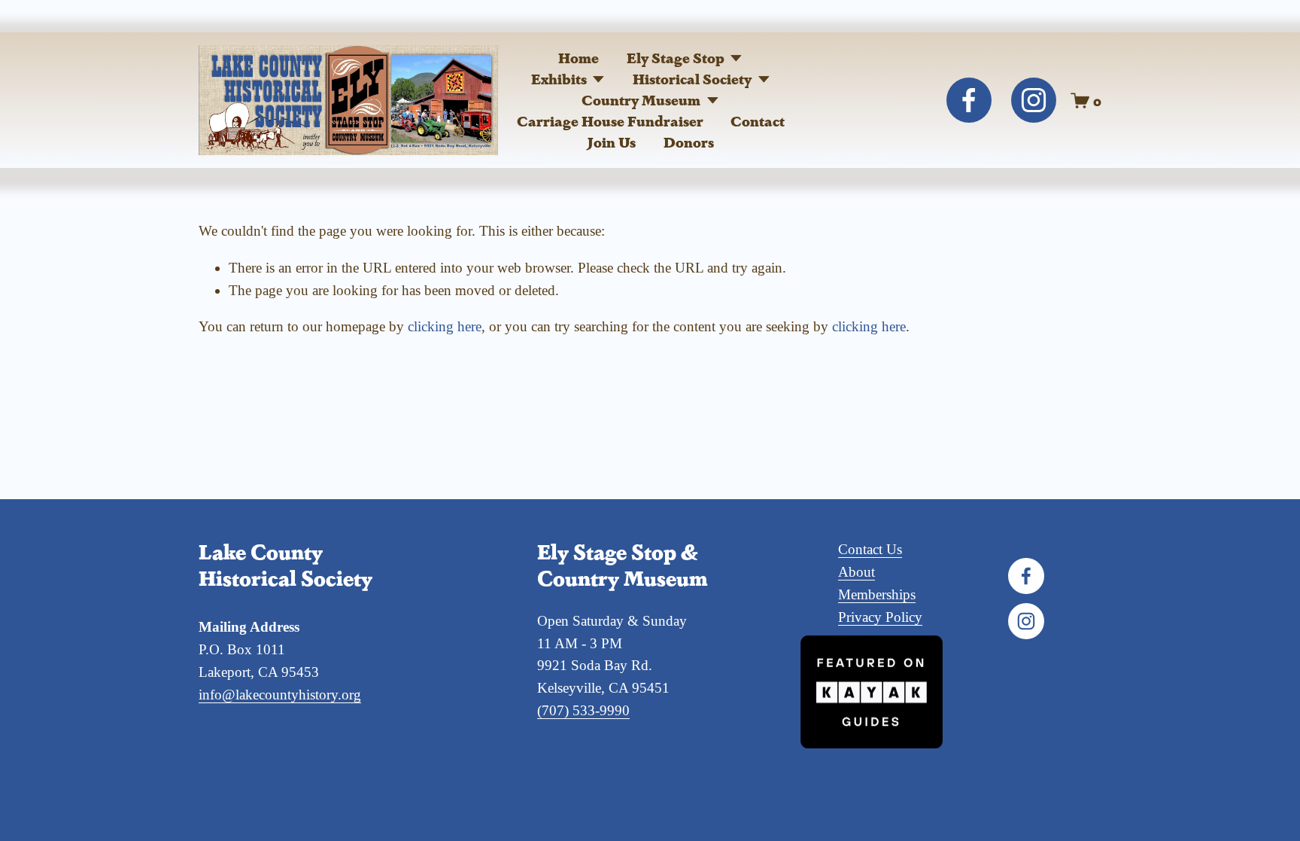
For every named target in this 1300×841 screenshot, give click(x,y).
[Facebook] (969, 100)
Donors (689, 142)
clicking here (444, 326)
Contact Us (870, 549)
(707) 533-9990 (583, 710)
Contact (757, 121)
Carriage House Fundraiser (610, 121)
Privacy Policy (880, 617)
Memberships (877, 594)
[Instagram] (1033, 100)
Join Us (612, 142)
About (856, 572)
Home (578, 57)
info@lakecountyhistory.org (280, 694)
